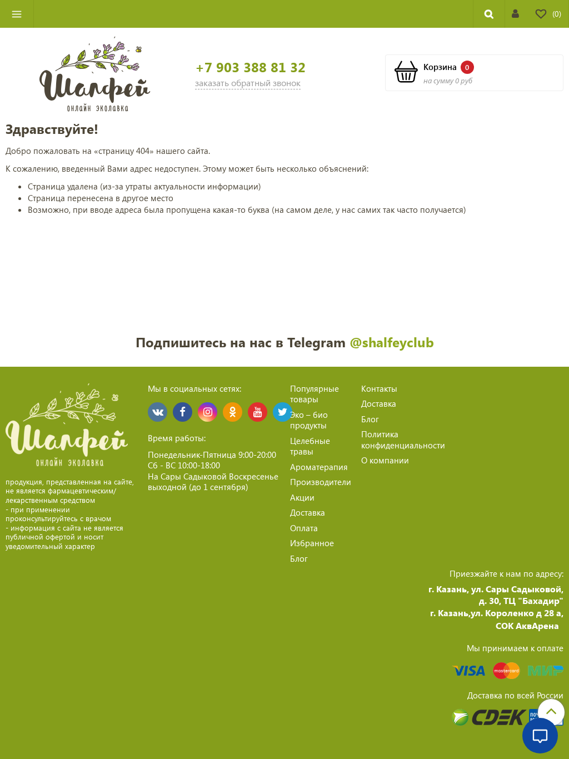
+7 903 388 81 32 (250, 67)
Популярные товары (314, 394)
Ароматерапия (319, 466)
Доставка (307, 512)
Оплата (304, 527)
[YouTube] (257, 412)
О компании (385, 460)
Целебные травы (310, 446)
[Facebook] (182, 412)
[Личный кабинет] (515, 13)
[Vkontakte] (157, 412)
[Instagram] (207, 412)
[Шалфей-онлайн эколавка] (95, 72)
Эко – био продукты (309, 420)
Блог (299, 558)
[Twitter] (282, 412)
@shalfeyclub (392, 342)
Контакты (379, 388)
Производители (320, 481)
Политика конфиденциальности (403, 439)
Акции (302, 497)
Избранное (312, 542)
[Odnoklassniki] (232, 412)
